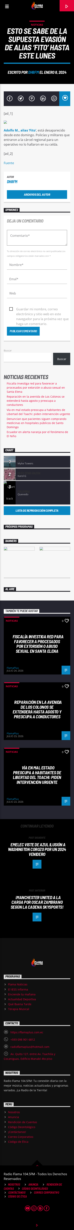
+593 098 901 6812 (22, 1039)
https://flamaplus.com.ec (26, 1032)
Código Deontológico (21, 1127)
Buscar (8, 350)
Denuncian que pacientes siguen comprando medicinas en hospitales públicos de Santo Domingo (36, 423)
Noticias (37, 24)
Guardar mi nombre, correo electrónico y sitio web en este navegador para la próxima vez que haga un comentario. (42, 309)
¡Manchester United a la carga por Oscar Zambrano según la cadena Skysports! (37, 902)
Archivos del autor (37, 194)
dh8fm (33, 72)
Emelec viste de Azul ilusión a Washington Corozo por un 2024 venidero (37, 849)
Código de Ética (18, 1142)
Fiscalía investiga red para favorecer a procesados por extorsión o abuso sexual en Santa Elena (36, 387)
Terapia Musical (18, 1009)
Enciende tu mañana (22, 994)
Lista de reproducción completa (37, 510)
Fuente (9, 163)
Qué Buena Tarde (19, 1004)
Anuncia (13, 1117)
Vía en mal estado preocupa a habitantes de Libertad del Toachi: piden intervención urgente (37, 775)
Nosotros (14, 1112)
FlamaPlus (13, 668)
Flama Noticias (17, 984)
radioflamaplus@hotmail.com (29, 1047)
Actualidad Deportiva (22, 999)
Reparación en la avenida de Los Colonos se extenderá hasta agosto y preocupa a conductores (36, 401)
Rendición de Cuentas (22, 1122)
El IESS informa (18, 989)
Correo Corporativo (20, 1137)
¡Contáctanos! (17, 1132)
